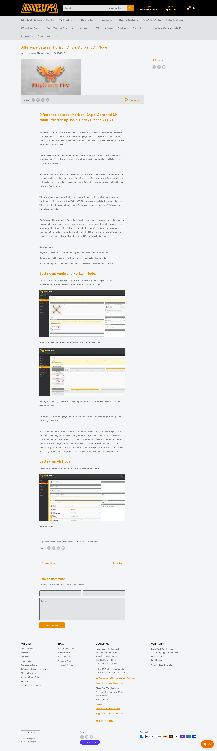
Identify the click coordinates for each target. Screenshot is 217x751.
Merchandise (106, 20)
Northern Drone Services (32, 677)
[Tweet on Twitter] (43, 100)
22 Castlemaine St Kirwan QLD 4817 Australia (115, 678)
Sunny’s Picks (139, 28)
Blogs (40, 36)
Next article (117, 563)
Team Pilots (26, 661)
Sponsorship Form (29, 665)
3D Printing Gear (86, 20)
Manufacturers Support (31, 685)
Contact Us (25, 652)
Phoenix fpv (92, 541)
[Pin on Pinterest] (38, 100)
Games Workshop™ (55, 28)
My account (171, 9)
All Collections (27, 648)
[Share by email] (47, 100)
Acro (23, 53)
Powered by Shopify (28, 742)
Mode (84, 541)
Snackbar (109, 28)
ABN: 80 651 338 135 (104, 721)
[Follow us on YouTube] (164, 67)
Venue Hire (52, 36)
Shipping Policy (65, 661)
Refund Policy (64, 656)
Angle (52, 541)
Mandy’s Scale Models (152, 20)
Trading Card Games (174, 20)
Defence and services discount (34, 669)
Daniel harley (67, 541)
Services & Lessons (80, 28)
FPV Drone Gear (65, 20)
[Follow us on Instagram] (159, 67)
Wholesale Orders (28, 673)
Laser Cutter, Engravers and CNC (166, 28)
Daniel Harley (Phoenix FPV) (91, 119)
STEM (98, 28)
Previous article (48, 563)
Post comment (52, 625)
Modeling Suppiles (127, 20)
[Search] (130, 8)
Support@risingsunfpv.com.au (109, 683)
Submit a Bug (26, 681)
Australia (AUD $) (28, 732)
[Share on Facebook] (33, 100)
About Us (25, 656)
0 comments (134, 100)
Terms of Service (65, 665)
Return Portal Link (66, 648)
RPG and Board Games (30, 28)
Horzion (77, 541)
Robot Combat (27, 36)
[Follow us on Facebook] (154, 67)
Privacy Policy (64, 652)
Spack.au (122, 28)
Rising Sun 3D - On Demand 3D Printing (37, 20)
